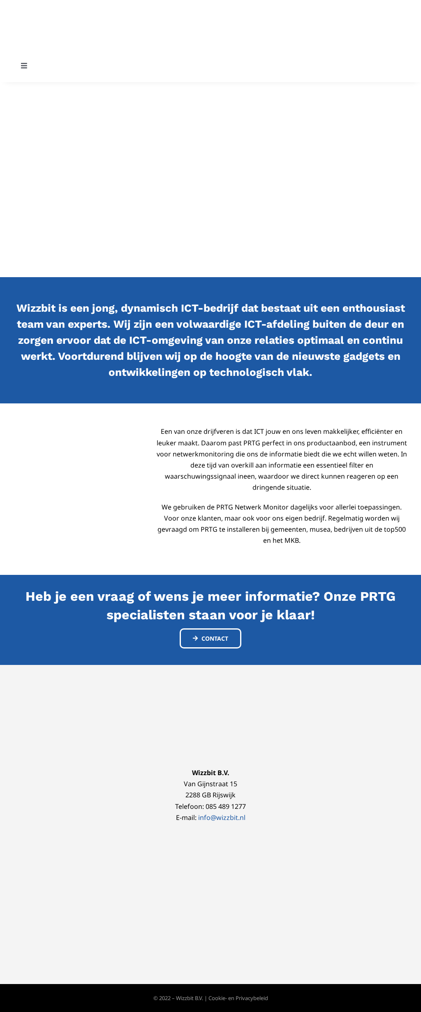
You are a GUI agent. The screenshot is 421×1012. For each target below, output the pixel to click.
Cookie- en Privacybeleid (238, 998)
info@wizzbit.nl (221, 817)
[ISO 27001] (183, 688)
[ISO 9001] (237, 688)
